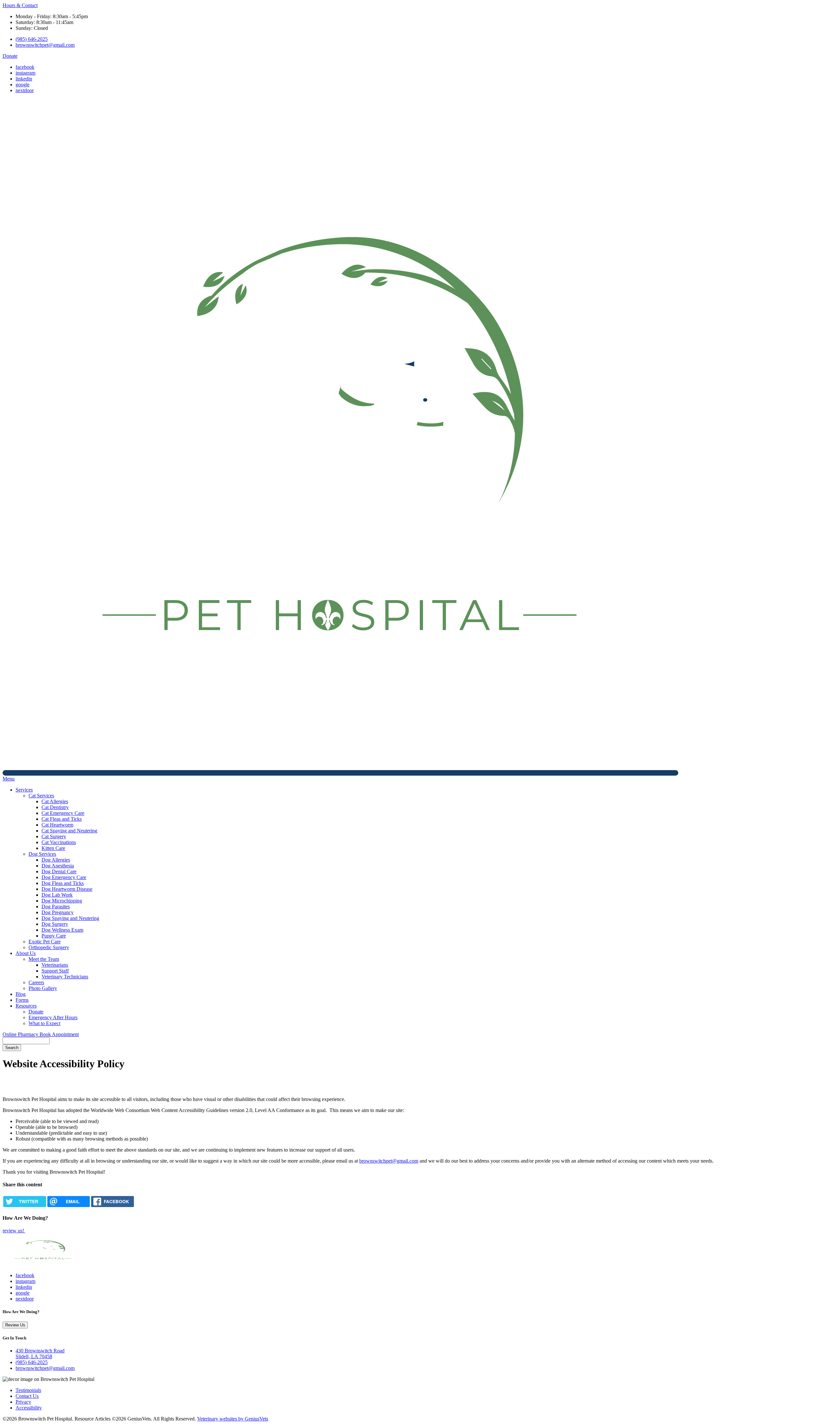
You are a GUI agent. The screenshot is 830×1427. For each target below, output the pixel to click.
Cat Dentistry (55, 807)
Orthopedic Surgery (49, 947)
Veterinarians (55, 965)
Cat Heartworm (57, 825)
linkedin (24, 78)
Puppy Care (54, 935)
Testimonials (28, 1390)
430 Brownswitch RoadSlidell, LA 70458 (40, 1353)
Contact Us (27, 1396)
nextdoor (25, 90)
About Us (26, 953)
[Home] (340, 773)
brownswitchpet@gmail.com (45, 45)
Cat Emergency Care (63, 813)
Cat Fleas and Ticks (62, 819)
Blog (21, 994)
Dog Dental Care (59, 871)
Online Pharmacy (21, 1034)
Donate (36, 1011)
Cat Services (41, 795)
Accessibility (29, 1407)
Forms (22, 1000)
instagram (25, 73)
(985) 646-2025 (32, 39)
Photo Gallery (43, 988)
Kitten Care (53, 848)
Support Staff (55, 971)
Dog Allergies (56, 860)
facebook (25, 67)
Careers (36, 982)
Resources (26, 1006)
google (23, 84)
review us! (14, 1230)
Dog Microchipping (62, 900)
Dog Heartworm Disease (67, 889)
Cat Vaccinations (59, 842)
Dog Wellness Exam (62, 930)
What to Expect (44, 1023)
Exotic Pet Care (45, 941)
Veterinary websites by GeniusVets (232, 1418)
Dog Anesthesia (58, 865)
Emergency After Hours (53, 1017)
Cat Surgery (54, 836)
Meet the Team (44, 959)
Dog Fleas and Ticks (63, 883)
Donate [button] (10, 56)
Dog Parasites (56, 906)
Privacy (23, 1402)
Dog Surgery (55, 924)
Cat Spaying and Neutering (69, 830)
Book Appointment (59, 1034)
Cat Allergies (55, 801)
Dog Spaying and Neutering (70, 918)
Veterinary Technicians (65, 976)
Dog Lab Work (57, 895)
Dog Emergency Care (64, 877)
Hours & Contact (20, 5)
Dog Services (42, 854)
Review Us (15, 1325)
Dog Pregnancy (58, 912)
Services (24, 789)
